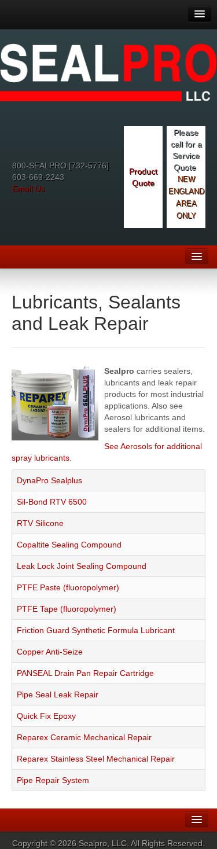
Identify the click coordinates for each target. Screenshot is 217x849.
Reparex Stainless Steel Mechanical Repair (96, 758)
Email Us (28, 188)
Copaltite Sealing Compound (69, 544)
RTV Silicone (40, 523)
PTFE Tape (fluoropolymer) (66, 608)
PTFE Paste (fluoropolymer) (68, 587)
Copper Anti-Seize (50, 651)
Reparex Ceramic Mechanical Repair (84, 737)
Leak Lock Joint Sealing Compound (81, 566)
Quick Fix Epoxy (46, 716)
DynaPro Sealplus (49, 480)
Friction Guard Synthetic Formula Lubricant (96, 630)
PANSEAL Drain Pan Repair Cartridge (85, 673)
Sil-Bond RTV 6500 (52, 501)
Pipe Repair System (53, 780)
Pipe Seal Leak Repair (57, 694)
